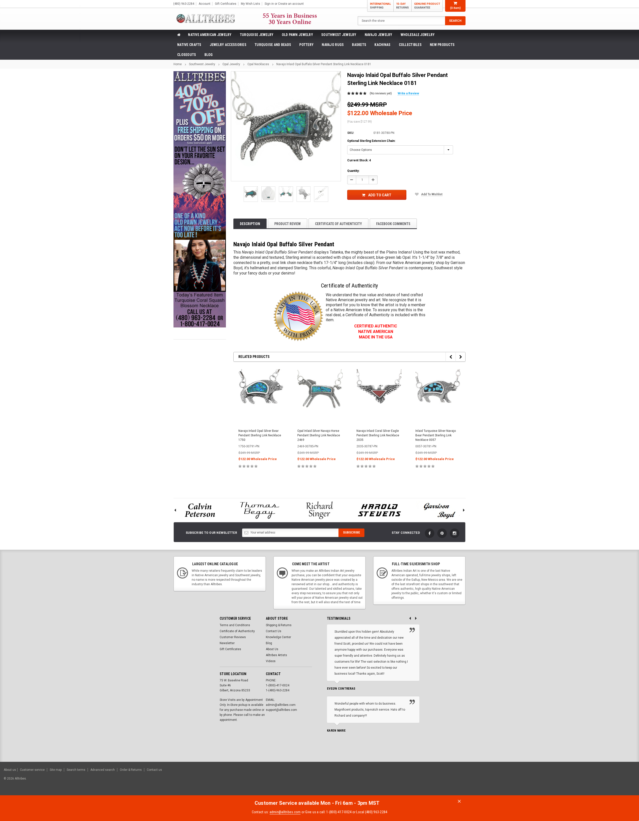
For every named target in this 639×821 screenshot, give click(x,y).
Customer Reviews (233, 637)
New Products (442, 45)
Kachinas (382, 45)
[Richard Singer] (319, 510)
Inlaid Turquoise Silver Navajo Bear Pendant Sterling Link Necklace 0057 (435, 435)
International (380, 5)
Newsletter (227, 643)
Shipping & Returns (279, 625)
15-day (402, 5)
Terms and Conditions (235, 625)
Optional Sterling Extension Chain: (371, 141)
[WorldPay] (568, 781)
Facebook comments (393, 224)
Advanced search (102, 770)
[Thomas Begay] (259, 510)
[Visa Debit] (578, 781)
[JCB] (628, 781)
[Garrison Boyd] (439, 510)
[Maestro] (616, 781)
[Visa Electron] (604, 781)
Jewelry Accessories (228, 45)
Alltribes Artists (276, 655)
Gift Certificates (230, 649)
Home (177, 64)
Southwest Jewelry (338, 35)
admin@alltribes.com (285, 812)
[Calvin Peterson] (199, 510)
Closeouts (186, 55)
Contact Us (273, 631)
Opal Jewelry (231, 64)
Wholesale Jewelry (418, 35)
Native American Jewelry (209, 35)
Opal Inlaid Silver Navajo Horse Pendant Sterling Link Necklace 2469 (318, 435)
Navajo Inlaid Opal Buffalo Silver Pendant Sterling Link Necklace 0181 (323, 64)
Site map (56, 770)
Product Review (287, 224)
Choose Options (261, 477)
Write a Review (408, 93)
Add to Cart (379, 195)
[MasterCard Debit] (588, 781)
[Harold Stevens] (379, 510)
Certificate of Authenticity (338, 224)
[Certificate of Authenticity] (298, 316)
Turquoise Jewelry (257, 35)
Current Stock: (359, 160)
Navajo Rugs (333, 45)
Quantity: (353, 171)
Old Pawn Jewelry (297, 35)
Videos (271, 661)
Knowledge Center (278, 637)
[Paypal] (550, 781)
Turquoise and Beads (273, 45)
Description (250, 224)
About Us (272, 649)
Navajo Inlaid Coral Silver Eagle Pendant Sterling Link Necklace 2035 (377, 435)
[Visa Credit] (577, 781)
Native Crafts (189, 45)
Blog (208, 55)
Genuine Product (427, 5)
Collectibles (410, 45)
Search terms (76, 770)
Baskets (359, 45)
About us (10, 770)
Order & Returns (131, 770)
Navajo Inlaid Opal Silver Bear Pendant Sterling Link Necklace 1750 (259, 435)
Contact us (154, 770)
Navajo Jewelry (378, 35)
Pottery (306, 45)
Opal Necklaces (258, 64)
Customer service (32, 770)
